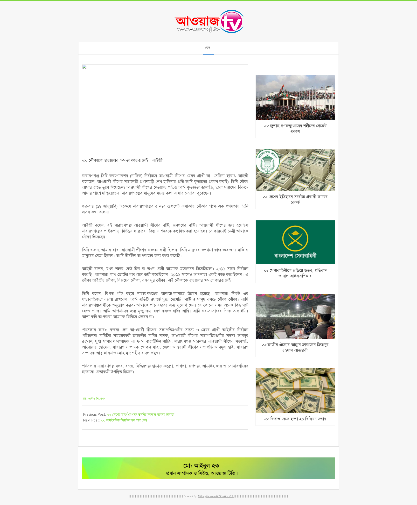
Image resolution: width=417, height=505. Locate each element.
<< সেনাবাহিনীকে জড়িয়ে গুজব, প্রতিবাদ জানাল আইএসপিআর (295, 273)
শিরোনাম (100, 398)
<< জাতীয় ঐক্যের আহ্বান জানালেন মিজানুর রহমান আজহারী (295, 347)
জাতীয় (91, 398)
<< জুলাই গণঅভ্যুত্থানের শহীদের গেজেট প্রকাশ (295, 128)
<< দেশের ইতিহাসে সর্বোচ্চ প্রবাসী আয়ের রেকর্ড (295, 199)
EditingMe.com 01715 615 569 (215, 496)
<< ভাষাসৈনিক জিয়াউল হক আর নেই (124, 420)
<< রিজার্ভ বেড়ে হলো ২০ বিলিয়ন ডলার (295, 418)
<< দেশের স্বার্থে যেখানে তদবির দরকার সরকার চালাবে (140, 415)
